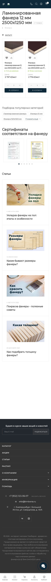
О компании (9, 473)
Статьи (6, 459)
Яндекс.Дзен (29, 518)
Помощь (7, 486)
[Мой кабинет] (41, 4)
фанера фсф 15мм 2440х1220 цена (25, 559)
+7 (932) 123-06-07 (18, 496)
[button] (19, 164)
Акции (5, 453)
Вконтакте (22, 518)
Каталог (6, 446)
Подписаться (41, 432)
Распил (6, 466)
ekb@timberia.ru (27, 501)
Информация (10, 480)
